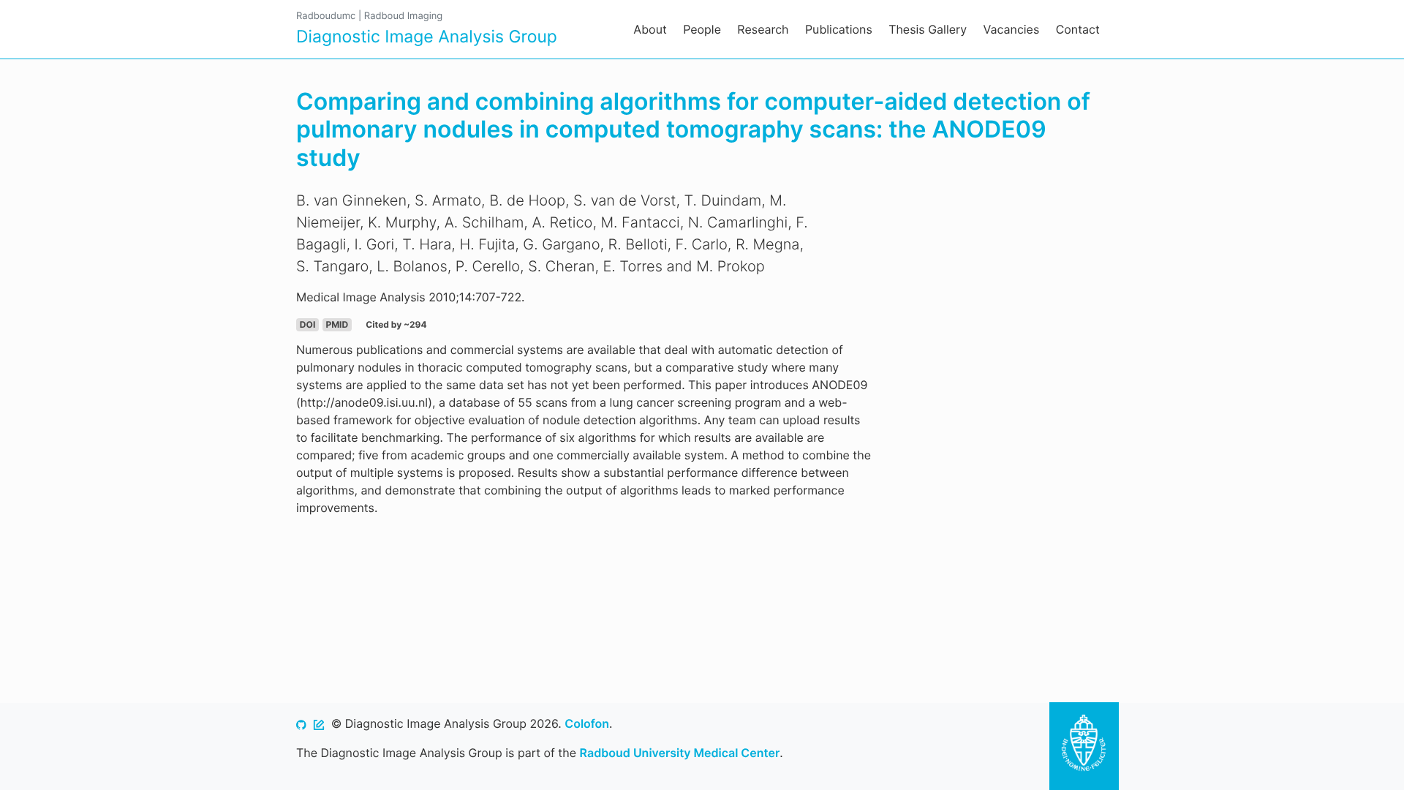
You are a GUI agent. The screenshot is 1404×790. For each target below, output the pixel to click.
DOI (307, 324)
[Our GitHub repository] (301, 723)
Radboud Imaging (403, 16)
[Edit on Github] (319, 723)
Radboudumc (325, 16)
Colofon (587, 723)
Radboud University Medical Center (680, 752)
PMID (336, 324)
